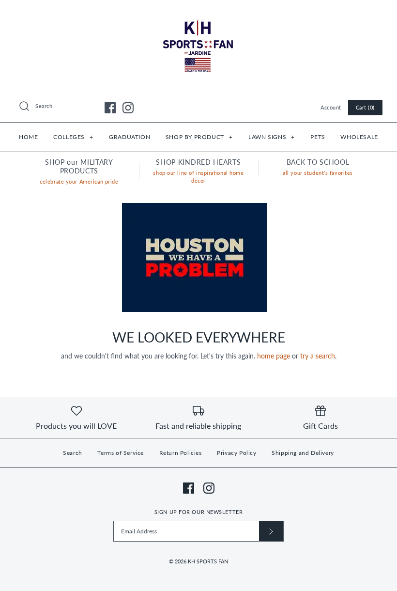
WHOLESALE (359, 136)
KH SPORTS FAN (208, 561)
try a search (317, 356)
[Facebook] (110, 107)
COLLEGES (73, 136)
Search (72, 452)
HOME (28, 136)
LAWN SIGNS (271, 136)
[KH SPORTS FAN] (198, 15)
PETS (317, 136)
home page (273, 356)
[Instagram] (128, 107)
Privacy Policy (236, 452)
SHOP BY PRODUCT (199, 136)
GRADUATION (129, 136)
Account (331, 107)
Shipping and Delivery (303, 452)
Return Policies (180, 452)
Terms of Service (120, 452)
